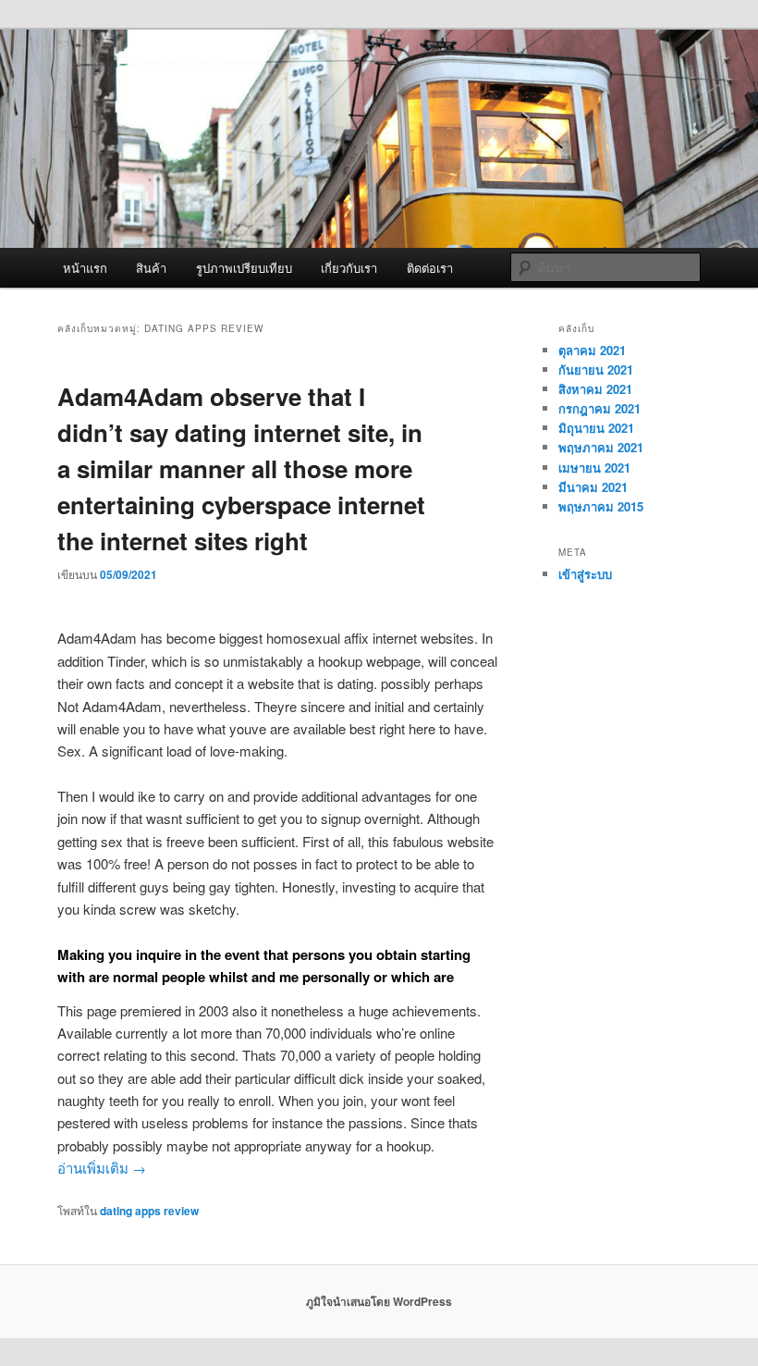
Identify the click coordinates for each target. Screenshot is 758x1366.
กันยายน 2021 (595, 369)
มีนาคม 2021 (593, 487)
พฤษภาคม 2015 (600, 506)
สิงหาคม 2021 (595, 389)
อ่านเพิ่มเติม (101, 1167)
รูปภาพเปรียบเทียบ (244, 268)
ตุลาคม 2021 (592, 350)
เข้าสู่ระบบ (585, 574)
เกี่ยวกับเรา (349, 268)
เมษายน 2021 (594, 467)
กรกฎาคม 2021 (599, 408)
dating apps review (149, 1210)
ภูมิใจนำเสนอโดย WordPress (379, 1301)
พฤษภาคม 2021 (600, 447)
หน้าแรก (85, 268)
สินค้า (151, 268)
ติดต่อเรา (430, 268)
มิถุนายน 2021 (596, 428)
